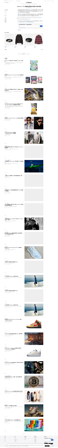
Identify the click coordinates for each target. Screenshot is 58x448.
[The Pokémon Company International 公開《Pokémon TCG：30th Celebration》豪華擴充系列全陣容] (33, 108)
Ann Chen (6, 322)
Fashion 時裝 (6, 131)
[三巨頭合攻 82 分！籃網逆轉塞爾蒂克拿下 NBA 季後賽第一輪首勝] (33, 195)
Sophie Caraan (7, 92)
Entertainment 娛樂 (6, 9)
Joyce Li (6, 64)
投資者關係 (35, 439)
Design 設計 (6, 332)
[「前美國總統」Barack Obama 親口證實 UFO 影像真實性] (33, 166)
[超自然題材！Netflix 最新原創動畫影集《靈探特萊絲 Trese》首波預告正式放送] (33, 238)
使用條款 (23, 27)
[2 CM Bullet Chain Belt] (9, 39)
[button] (5, 13)
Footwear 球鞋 (6, 246)
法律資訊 (35, 441)
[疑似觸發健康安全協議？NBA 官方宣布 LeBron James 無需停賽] (33, 152)
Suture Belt (25, 46)
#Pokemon (27, 17)
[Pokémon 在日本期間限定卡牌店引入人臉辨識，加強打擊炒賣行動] (33, 94)
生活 (5, 441)
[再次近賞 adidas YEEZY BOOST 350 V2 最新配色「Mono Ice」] (33, 252)
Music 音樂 (6, 174)
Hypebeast (25, 437)
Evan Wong (7, 120)
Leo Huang (7, 351)
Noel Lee (6, 135)
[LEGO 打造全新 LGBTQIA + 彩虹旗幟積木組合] (33, 425)
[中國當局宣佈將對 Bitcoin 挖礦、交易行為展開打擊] (33, 382)
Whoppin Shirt (35, 46)
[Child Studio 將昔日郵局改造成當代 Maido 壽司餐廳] (33, 338)
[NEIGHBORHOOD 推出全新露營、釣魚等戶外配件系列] (33, 367)
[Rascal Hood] (19, 39)
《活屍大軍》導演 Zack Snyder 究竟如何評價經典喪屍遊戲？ (26, 21)
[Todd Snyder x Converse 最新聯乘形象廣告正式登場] (33, 396)
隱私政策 (24, 27)
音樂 (5, 440)
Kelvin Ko (6, 278)
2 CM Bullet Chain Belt (6, 46)
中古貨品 (15, 440)
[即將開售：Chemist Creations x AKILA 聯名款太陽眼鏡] (33, 123)
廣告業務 (35, 440)
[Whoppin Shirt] (38, 39)
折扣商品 (15, 441)
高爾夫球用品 (16, 439)
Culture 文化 (6, 217)
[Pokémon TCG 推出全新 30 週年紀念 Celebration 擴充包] (33, 65)
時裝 (5, 437)
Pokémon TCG (29, 9)
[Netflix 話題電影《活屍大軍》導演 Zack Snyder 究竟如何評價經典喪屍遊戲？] (33, 209)
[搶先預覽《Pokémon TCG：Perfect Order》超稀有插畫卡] (33, 80)
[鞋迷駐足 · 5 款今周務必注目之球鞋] (33, 410)
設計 (5, 439)
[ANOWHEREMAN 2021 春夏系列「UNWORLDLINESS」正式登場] (33, 137)
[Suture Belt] (29, 39)
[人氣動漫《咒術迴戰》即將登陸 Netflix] (33, 267)
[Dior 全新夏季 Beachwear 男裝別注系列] (33, 281)
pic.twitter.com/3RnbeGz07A (38, 17)
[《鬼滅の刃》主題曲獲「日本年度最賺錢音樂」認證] (33, 180)
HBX (24, 439)
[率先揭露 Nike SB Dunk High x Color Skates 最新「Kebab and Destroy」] (33, 324)
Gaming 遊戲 (6, 59)
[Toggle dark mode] (53, 2)
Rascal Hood (15, 46)
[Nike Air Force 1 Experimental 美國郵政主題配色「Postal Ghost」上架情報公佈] (33, 353)
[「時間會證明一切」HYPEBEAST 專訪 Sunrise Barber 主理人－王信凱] (33, 223)
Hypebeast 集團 (35, 437)
